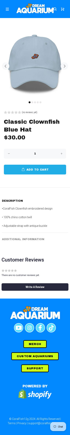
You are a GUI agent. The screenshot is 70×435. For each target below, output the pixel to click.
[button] (20, 112)
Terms (12, 423)
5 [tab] (40, 102)
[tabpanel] (35, 63)
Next (64, 66)
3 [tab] (35, 102)
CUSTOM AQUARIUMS (35, 356)
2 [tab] (32, 102)
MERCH (35, 344)
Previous (5, 66)
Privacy (21, 423)
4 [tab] (38, 102)
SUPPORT (35, 368)
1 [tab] (30, 102)
